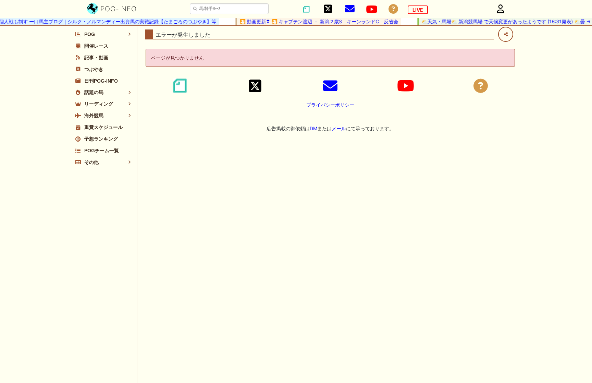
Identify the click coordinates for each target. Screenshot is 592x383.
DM (313, 128)
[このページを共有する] (505, 34)
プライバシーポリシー (330, 105)
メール (339, 128)
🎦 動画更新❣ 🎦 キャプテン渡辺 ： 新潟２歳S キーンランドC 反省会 (315, 21)
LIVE (417, 10)
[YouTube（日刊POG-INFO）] (371, 9)
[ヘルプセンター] (393, 9)
